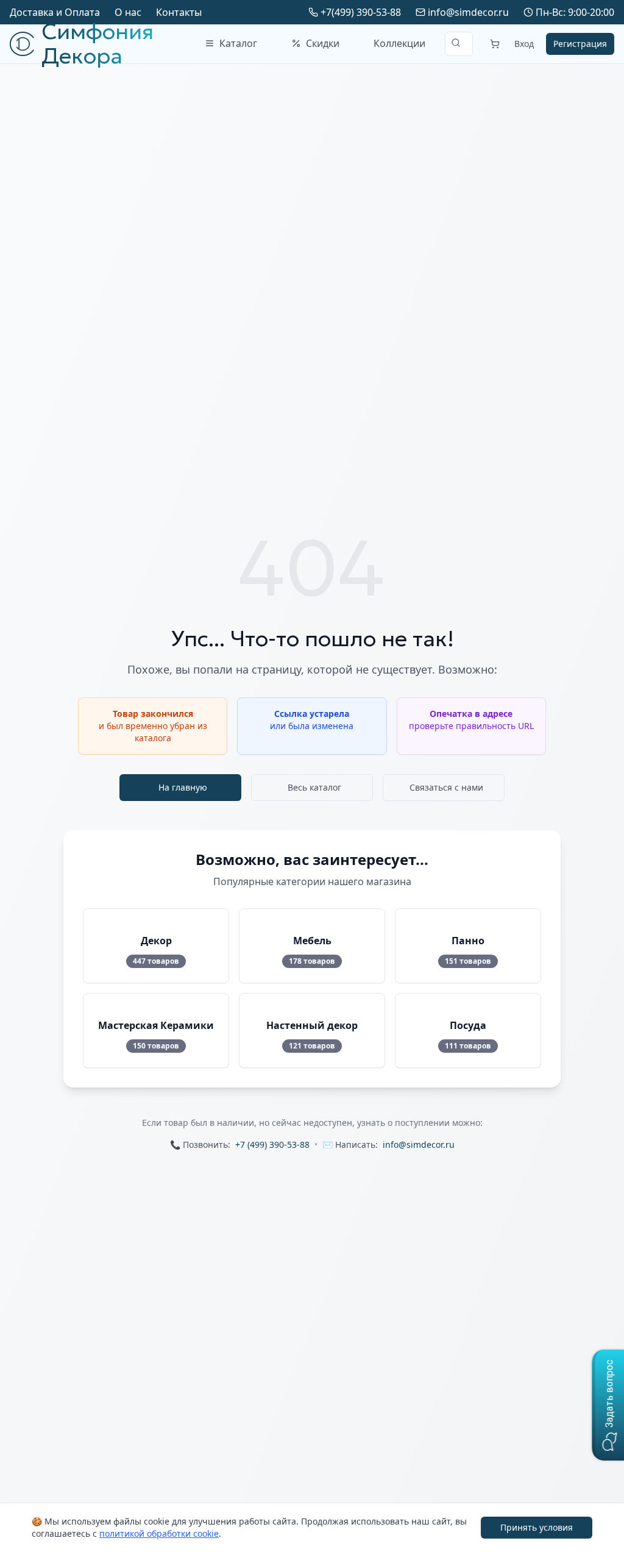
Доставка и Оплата (55, 12)
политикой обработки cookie (159, 1533)
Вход (524, 43)
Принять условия (536, 1527)
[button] (608, 1405)
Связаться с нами (446, 787)
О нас (128, 12)
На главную (182, 787)
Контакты (179, 12)
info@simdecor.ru (468, 12)
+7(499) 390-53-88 (361, 12)
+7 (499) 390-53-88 (272, 1144)
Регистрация (580, 43)
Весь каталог (314, 787)
